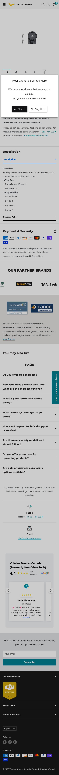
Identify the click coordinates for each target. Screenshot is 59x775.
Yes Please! (19, 109)
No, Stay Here (38, 109)
